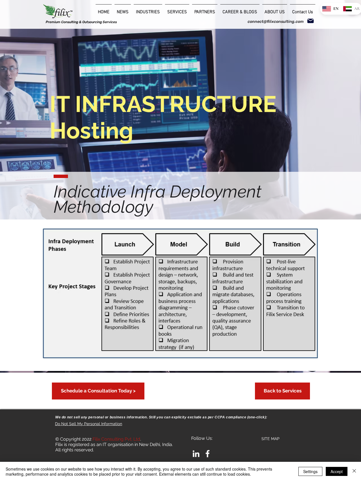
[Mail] (310, 21)
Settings (310, 471)
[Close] (354, 471)
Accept (337, 471)
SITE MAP (270, 438)
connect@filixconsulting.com (276, 21)
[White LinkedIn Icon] (196, 453)
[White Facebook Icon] (207, 453)
